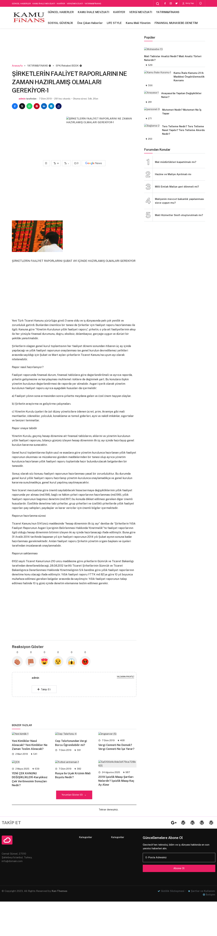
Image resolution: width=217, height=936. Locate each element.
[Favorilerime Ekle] (46, 163)
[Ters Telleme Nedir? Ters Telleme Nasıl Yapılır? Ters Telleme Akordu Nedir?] (152, 126)
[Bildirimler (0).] (201, 3)
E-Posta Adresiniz (156, 857)
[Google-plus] (174, 822)
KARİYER (61, 3)
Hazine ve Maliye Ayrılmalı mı (173, 174)
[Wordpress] (183, 822)
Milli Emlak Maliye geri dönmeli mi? (177, 186)
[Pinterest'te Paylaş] (37, 106)
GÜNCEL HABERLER (21, 3)
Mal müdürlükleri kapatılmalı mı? (175, 162)
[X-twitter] (164, 822)
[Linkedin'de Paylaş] (44, 106)
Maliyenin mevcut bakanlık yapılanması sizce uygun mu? (179, 201)
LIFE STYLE (114, 23)
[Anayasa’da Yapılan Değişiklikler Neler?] (151, 93)
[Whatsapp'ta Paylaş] (29, 106)
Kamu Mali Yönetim (138, 23)
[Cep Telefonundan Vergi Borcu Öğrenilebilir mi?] (74, 734)
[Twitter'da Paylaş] (22, 106)
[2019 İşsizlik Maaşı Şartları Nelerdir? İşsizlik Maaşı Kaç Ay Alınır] (117, 763)
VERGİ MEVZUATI (75, 3)
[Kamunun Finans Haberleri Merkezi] (29, 17)
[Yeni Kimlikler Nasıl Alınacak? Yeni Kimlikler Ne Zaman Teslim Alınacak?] (31, 734)
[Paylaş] (59, 106)
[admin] (24, 684)
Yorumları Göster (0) (72, 794)
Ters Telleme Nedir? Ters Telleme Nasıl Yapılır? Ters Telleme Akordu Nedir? (183, 130)
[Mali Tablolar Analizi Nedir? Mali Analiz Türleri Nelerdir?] (173, 49)
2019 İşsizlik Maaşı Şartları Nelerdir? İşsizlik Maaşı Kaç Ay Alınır (116, 781)
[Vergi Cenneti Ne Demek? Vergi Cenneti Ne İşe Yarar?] (117, 734)
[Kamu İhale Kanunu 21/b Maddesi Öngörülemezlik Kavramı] (157, 72)
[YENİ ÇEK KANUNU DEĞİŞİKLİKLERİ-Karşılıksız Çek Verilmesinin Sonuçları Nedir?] (31, 762)
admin (22, 98)
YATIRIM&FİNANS (93, 3)
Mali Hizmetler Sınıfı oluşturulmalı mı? (179, 215)
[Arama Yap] (157, 3)
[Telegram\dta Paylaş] (51, 106)
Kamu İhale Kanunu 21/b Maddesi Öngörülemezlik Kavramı (189, 77)
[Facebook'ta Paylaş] (15, 106)
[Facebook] (165, 3)
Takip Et (46, 689)
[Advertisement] (74, 50)
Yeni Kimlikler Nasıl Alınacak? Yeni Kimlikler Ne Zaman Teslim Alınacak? (29, 745)
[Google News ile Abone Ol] (93, 163)
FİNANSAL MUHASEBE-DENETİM (176, 23)
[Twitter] (176, 3)
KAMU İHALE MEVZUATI (44, 3)
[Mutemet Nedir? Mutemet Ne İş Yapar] (152, 109)
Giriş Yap (189, 3)
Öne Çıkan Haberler (90, 23)
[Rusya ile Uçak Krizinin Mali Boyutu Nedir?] (74, 762)
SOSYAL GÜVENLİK (60, 23)
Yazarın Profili (125, 676)
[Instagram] (171, 3)
